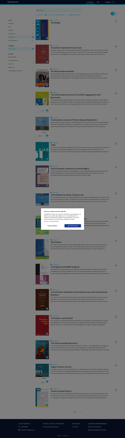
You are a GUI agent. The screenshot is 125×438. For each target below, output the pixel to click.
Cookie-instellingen (52, 225)
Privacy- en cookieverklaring (51, 221)
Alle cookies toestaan (73, 225)
